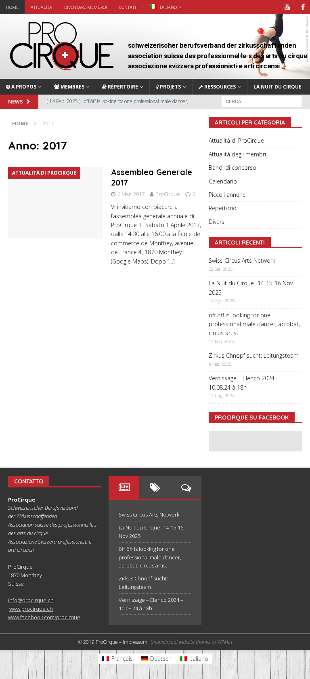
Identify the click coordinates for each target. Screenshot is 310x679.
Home (12, 7)
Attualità (41, 7)
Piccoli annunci (228, 194)
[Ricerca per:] (261, 101)
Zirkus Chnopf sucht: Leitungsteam (254, 355)
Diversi (217, 222)
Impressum (135, 642)
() (191, 642)
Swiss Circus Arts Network (242, 260)
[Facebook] (303, 7)
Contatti (128, 7)
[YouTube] (287, 7)
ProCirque (167, 194)
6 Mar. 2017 (131, 194)
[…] (171, 261)
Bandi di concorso (232, 167)
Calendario (223, 181)
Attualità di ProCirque (236, 140)
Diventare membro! (85, 7)
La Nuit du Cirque (277, 86)
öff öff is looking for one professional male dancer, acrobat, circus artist (254, 324)
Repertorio (223, 208)
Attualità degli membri (237, 154)
